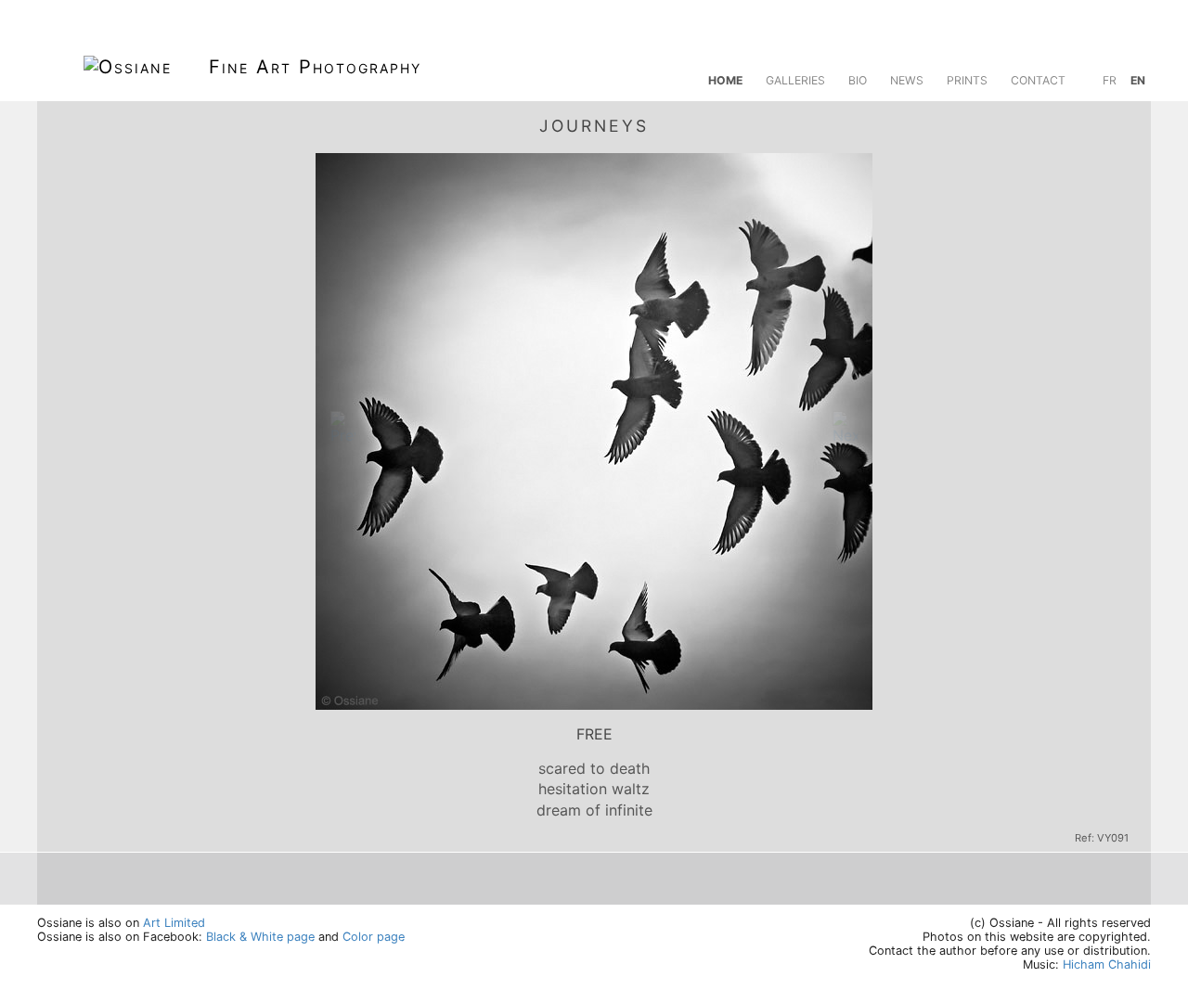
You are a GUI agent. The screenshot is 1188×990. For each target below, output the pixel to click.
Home (725, 80)
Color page (373, 937)
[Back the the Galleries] (67, 123)
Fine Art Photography (315, 67)
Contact (1038, 80)
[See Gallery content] (1120, 123)
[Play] (1078, 123)
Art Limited (174, 923)
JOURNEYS (594, 125)
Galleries (795, 80)
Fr (1110, 80)
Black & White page (260, 937)
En (1137, 80)
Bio (857, 80)
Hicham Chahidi (1107, 964)
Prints (967, 80)
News (906, 80)
